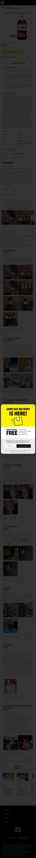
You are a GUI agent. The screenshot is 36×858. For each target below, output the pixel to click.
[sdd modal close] (33, 407)
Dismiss (9, 446)
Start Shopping (24, 446)
